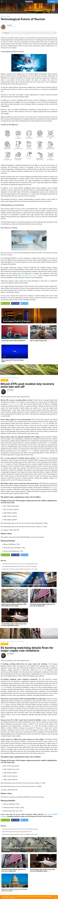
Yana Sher (9, 25)
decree (31, 451)
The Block (43, 423)
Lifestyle (8, 16)
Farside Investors (14, 404)
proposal (40, 670)
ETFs (11, 377)
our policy (13, 897)
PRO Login (52, 1)
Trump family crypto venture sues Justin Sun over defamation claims (20, 563)
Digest (8, 377)
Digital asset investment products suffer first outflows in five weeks (19, 569)
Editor (8, 391)
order (4, 464)
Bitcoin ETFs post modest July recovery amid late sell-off (16, 831)
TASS (48, 443)
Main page (3, 16)
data (33, 726)
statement (54, 487)
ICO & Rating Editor (11, 26)
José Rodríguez (10, 389)
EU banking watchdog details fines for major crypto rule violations (19, 566)
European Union (13, 641)
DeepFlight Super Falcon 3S (29, 275)
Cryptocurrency (15, 377)
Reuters (3, 704)
